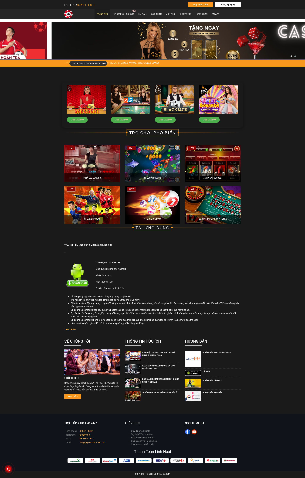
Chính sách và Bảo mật (142, 444)
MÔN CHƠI (171, 14)
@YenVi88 (85, 435)
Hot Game (142, 14)
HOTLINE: (79, 5)
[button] (291, 56)
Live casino (77, 119)
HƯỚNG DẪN (201, 14)
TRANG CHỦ (102, 14)
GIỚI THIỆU (156, 14)
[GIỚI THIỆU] (92, 362)
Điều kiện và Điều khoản (142, 437)
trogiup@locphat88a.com (92, 442)
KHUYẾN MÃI (186, 14)
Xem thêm (73, 396)
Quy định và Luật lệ (140, 431)
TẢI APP (215, 14)
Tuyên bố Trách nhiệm (141, 434)
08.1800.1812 (87, 438)
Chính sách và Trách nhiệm (144, 441)
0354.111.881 (87, 431)
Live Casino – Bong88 (123, 14)
